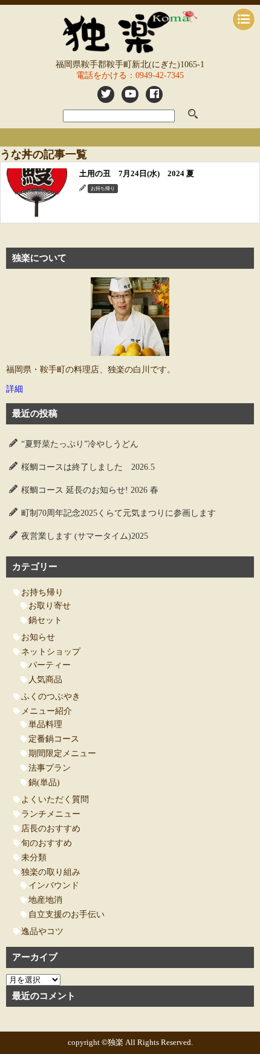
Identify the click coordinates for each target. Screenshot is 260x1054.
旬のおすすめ (46, 843)
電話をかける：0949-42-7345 (130, 75)
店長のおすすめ (50, 828)
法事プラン (49, 767)
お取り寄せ (49, 605)
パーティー (49, 665)
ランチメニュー (50, 813)
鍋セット (45, 620)
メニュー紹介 (46, 711)
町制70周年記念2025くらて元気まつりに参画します (118, 513)
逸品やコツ (42, 931)
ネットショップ (50, 651)
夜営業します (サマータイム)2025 (84, 536)
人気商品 (45, 679)
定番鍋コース (53, 738)
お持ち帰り (42, 592)
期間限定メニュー (62, 753)
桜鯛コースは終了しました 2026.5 (88, 467)
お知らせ (38, 637)
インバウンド (53, 885)
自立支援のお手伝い (66, 914)
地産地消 (45, 899)
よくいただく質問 (55, 799)
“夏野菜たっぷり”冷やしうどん (79, 444)
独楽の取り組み (50, 872)
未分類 (34, 857)
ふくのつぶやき (50, 696)
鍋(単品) (44, 782)
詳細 (14, 389)
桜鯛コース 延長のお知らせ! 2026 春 (89, 490)
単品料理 (45, 724)
